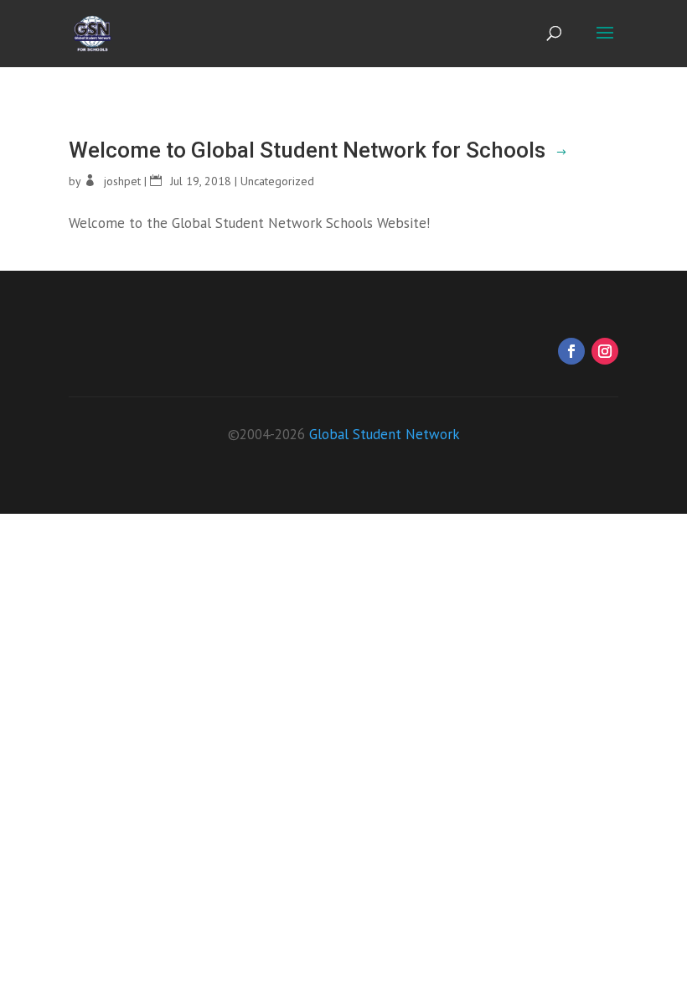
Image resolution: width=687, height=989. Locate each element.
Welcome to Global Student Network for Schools (307, 150)
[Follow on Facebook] (571, 351)
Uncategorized (277, 181)
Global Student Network (384, 434)
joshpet (122, 181)
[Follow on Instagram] (604, 351)
